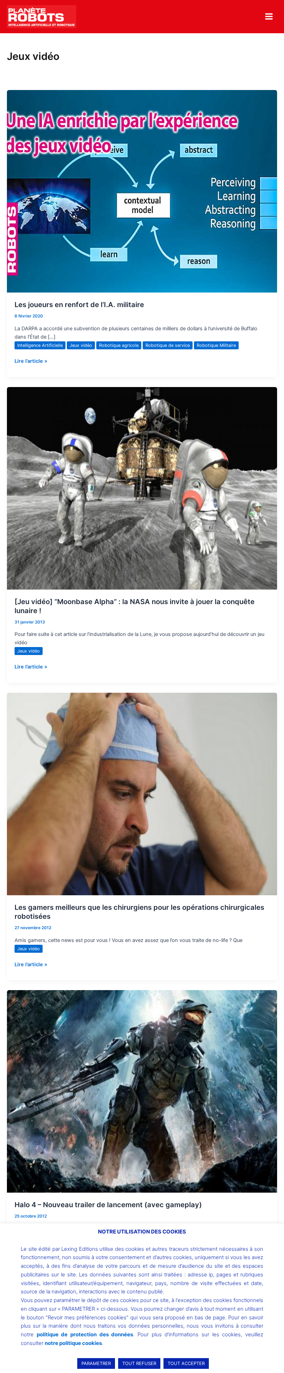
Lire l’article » (31, 360)
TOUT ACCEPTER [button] (186, 1363)
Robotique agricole (119, 345)
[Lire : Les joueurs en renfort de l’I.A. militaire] (142, 191)
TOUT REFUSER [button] (139, 1363)
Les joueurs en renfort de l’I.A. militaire (79, 304)
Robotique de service (167, 345)
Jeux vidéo (81, 345)
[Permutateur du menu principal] (269, 16)
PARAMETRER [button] (96, 1363)
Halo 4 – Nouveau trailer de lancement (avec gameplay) (108, 1205)
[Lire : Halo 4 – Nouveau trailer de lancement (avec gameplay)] (142, 1091)
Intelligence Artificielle (40, 345)
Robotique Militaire (216, 345)
